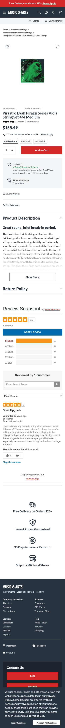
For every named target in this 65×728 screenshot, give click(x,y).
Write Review (32, 121)
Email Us (32, 686)
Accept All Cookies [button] (46, 722)
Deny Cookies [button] (18, 722)
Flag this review (12, 462)
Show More (33, 277)
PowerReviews (52, 309)
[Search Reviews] (57, 384)
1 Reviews (19, 121)
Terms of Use (36, 715)
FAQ (32, 676)
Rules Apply (49, 3)
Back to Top (32, 478)
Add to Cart (42, 150)
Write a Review (32, 332)
